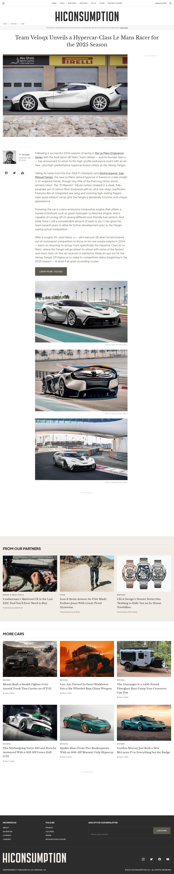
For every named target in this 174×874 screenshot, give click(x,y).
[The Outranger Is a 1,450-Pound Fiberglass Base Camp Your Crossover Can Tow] (144, 659)
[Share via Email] (22, 173)
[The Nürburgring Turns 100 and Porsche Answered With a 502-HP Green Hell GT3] (30, 723)
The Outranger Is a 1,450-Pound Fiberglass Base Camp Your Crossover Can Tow (142, 688)
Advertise (7, 832)
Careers (7, 839)
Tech (62, 3)
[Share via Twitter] (14, 173)
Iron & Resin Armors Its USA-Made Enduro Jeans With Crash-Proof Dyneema (83, 603)
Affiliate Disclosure (56, 839)
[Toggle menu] (3, 3)
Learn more (124, 28)
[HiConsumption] (87, 16)
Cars (22, 24)
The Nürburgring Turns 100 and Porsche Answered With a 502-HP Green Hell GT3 (29, 752)
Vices (102, 3)
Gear (54, 3)
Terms (48, 835)
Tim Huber (26, 154)
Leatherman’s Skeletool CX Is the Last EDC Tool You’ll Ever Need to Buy (28, 601)
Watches (72, 3)
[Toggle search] (170, 3)
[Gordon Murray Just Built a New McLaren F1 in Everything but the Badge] (144, 723)
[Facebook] (159, 859)
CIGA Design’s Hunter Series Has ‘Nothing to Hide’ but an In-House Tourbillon (139, 603)
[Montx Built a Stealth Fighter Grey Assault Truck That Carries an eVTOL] (30, 659)
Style (93, 3)
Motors (84, 3)
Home (5, 24)
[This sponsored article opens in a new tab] (30, 574)
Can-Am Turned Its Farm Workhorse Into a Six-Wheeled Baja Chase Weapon (86, 686)
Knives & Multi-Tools (13, 595)
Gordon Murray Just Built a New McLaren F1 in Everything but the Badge (143, 750)
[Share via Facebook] (6, 173)
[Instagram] (143, 859)
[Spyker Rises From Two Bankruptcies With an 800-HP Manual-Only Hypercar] (87, 723)
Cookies (50, 832)
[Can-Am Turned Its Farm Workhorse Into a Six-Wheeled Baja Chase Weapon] (87, 659)
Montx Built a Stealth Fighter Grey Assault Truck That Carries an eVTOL (27, 686)
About (6, 828)
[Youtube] (167, 859)
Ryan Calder (10, 693)
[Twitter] (151, 859)
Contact (7, 835)
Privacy (49, 828)
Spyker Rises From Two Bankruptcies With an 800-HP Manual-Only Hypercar (87, 750)
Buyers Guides (115, 3)
